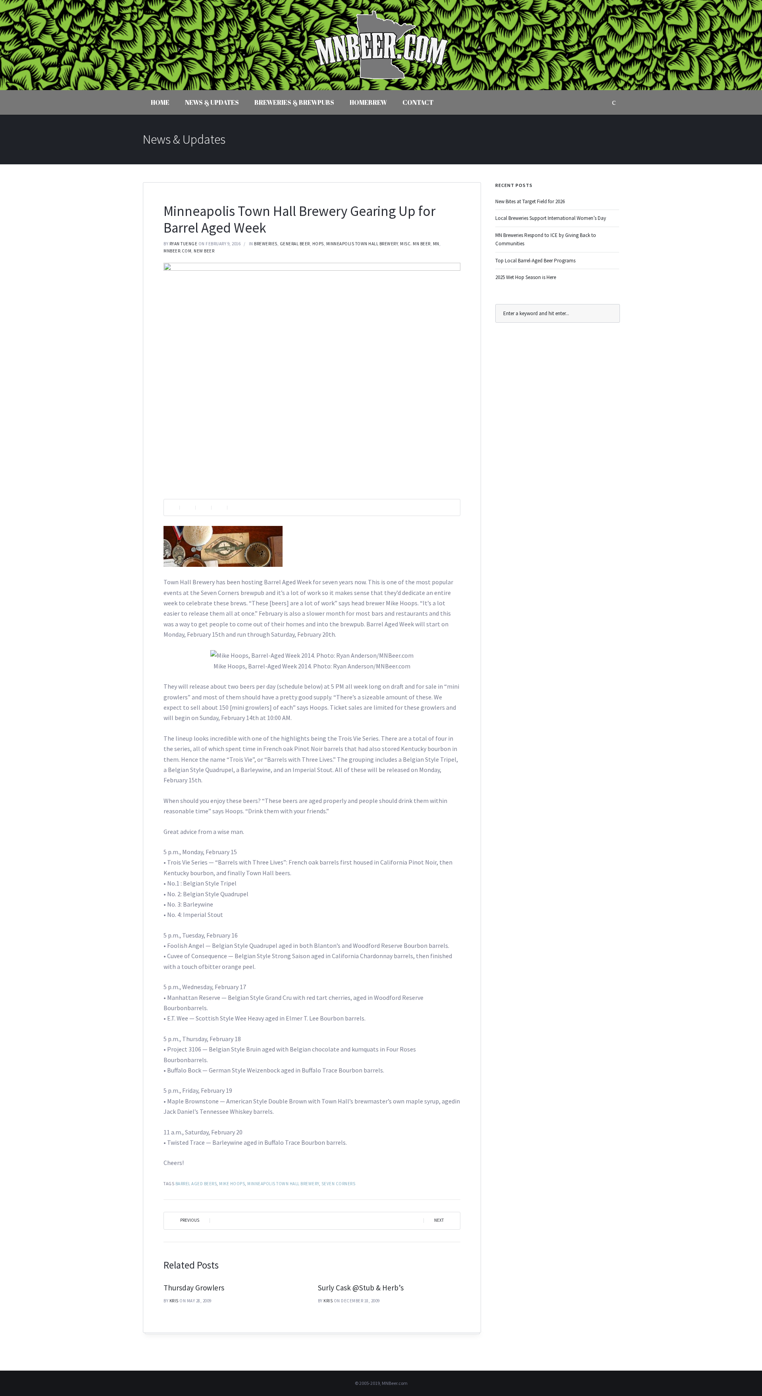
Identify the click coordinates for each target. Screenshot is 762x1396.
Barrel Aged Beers (196, 1183)
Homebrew (368, 102)
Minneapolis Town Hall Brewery (362, 243)
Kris (174, 1301)
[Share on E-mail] (235, 507)
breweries (265, 243)
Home (160, 102)
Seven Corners (338, 1183)
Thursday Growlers (194, 1287)
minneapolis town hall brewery (283, 1183)
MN (436, 243)
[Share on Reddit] (219, 507)
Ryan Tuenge (183, 243)
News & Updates (212, 102)
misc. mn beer (415, 243)
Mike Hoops (232, 1183)
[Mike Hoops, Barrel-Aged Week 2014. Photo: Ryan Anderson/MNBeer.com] (312, 375)
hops (318, 243)
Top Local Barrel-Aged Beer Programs (535, 260)
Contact (417, 102)
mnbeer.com (177, 251)
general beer (295, 243)
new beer (204, 251)
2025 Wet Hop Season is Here (525, 277)
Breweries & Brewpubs (294, 102)
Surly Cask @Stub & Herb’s (361, 1287)
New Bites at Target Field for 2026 (530, 201)
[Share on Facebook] (187, 507)
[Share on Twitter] (203, 507)
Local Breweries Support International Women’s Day (550, 218)
